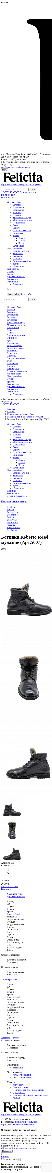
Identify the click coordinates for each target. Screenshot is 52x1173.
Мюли (21, 240)
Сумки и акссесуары (17, 371)
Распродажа (13, 269)
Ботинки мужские (21, 251)
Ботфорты (18, 215)
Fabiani (10, 509)
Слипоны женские (22, 230)
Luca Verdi (12, 520)
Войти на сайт (8, 195)
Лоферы (22, 238)
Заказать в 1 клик (9, 886)
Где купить (12, 279)
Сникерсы (18, 233)
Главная (11, 409)
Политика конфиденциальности (28, 1090)
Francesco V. (13, 512)
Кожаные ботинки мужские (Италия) (25, 416)
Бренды (10, 274)
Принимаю (6, 1151)
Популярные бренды (14, 501)
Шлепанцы (18, 246)
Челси (21, 243)
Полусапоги (19, 222)
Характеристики (15, 894)
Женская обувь (14, 202)
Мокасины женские (22, 220)
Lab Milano (12, 514)
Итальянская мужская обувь (20, 414)
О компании (13, 281)
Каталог (11, 411)
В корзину (6, 889)
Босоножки (18, 207)
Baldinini (11, 507)
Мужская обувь (14, 248)
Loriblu (10, 517)
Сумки (10, 271)
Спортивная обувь (22, 261)
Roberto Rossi (13, 527)
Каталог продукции (22, 1075)
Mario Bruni (12, 522)
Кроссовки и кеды (22, 217)
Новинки (11, 366)
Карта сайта (20, 294)
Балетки (17, 205)
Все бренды (12, 530)
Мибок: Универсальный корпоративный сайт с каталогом (19, 1123)
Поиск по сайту (20, 1087)
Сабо (15, 225)
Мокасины (18, 253)
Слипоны (17, 258)
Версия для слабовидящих (15, 167)
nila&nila (11, 525)
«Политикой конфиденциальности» (18, 1148)
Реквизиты (18, 284)
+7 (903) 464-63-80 (10, 192)
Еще (9, 289)
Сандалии (18, 256)
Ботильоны (18, 210)
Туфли (16, 235)
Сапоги (16, 228)
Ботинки (17, 212)
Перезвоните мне (28, 192)
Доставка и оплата (16, 276)
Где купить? (19, 1092)
